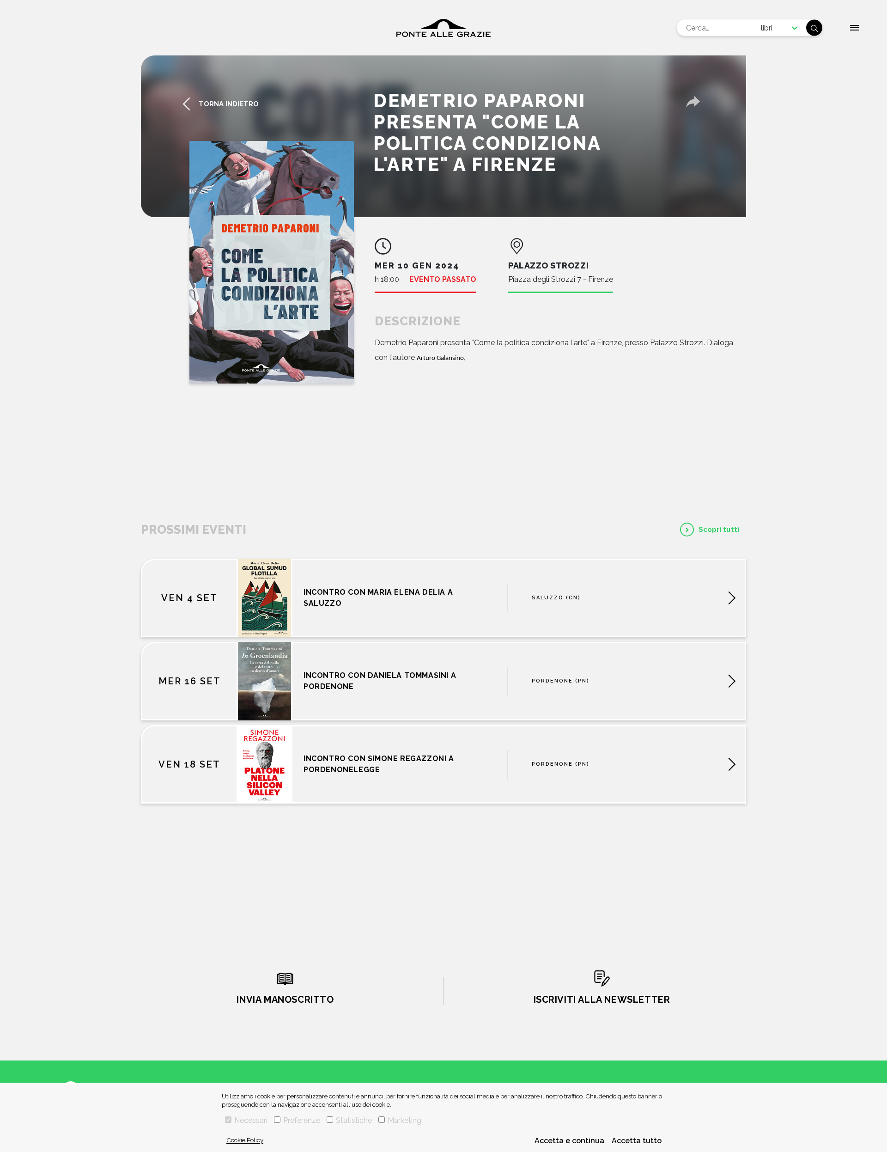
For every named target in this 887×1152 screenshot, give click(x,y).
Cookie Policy (244, 1140)
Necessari (250, 1120)
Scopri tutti (719, 529)
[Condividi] (693, 101)
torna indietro (229, 104)
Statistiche (354, 1120)
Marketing (404, 1120)
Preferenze (301, 1120)
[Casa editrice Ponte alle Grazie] (443, 28)
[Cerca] (814, 28)
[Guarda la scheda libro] (271, 262)
